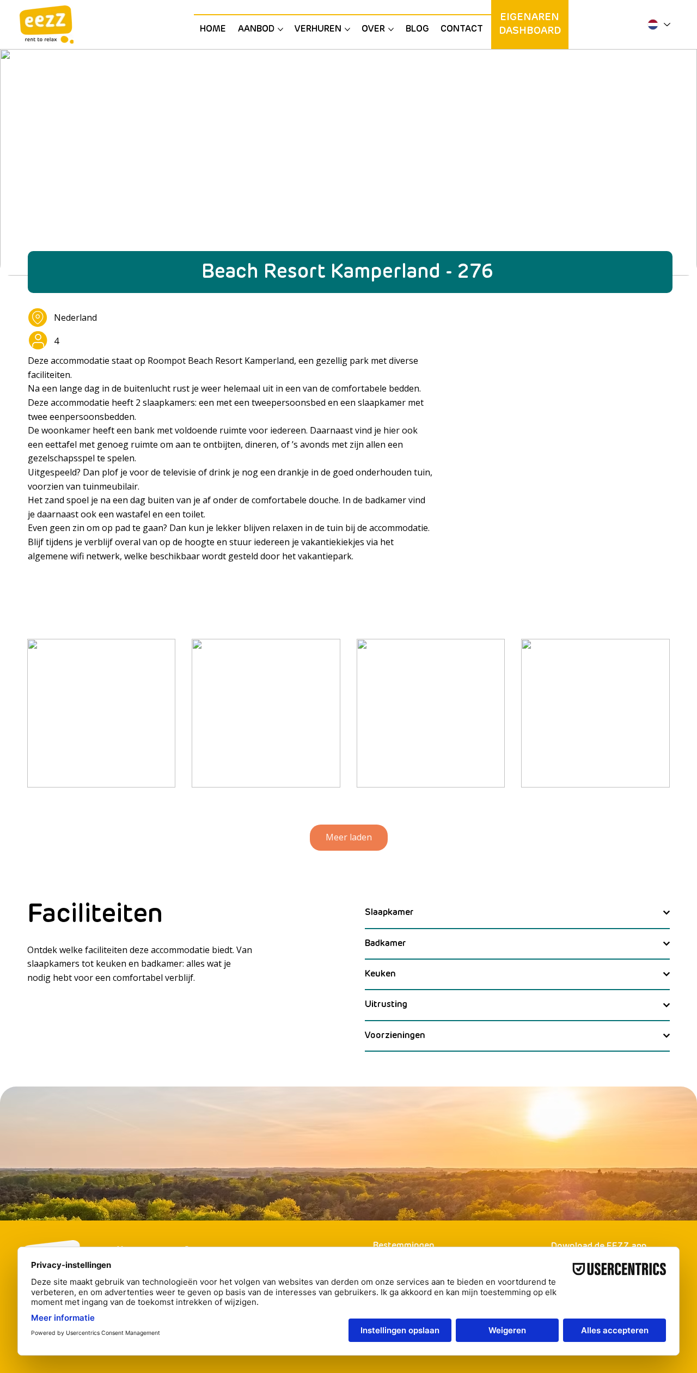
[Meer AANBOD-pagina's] (280, 29)
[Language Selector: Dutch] (658, 24)
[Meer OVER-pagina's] (391, 29)
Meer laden (349, 837)
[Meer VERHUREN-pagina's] (347, 29)
